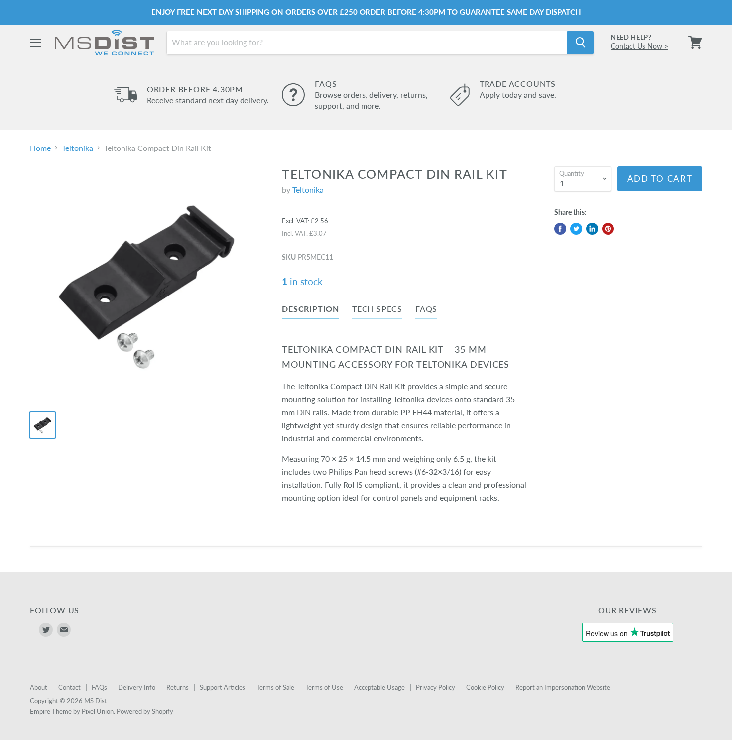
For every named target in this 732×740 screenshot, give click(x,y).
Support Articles (222, 687)
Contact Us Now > (639, 46)
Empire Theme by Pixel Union (72, 711)
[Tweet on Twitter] (576, 229)
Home (40, 148)
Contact (69, 687)
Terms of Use (324, 687)
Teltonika (77, 148)
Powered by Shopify (145, 711)
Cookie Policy (485, 687)
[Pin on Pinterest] (608, 229)
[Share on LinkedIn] (592, 229)
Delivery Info (136, 687)
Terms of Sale (275, 687)
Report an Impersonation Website (562, 687)
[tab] (310, 310)
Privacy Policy (435, 687)
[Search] (580, 42)
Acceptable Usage (379, 687)
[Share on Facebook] (560, 229)
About (38, 687)
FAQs (99, 687)
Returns (177, 687)
